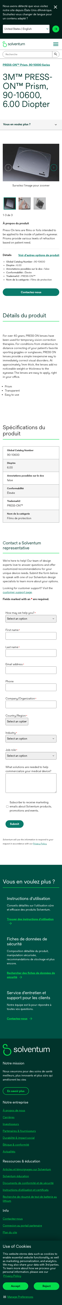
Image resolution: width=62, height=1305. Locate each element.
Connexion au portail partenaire (22, 1225)
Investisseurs (11, 1124)
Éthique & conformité (16, 1144)
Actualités (9, 1151)
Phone (10, 681)
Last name (13, 647)
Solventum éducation (16, 1176)
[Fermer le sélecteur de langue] (55, 7)
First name (13, 630)
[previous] (8, 167)
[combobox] (31, 54)
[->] (55, 29)
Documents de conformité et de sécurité (28, 1183)
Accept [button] (15, 1286)
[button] (18, 1297)
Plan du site (10, 1232)
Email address (15, 664)
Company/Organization (21, 698)
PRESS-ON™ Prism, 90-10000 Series (26, 64)
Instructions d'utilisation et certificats (26, 1190)
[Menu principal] (55, 44)
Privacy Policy (12, 1276)
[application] (31, 162)
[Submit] (55, 54)
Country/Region (16, 715)
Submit (14, 824)
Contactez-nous (13, 1218)
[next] (53, 167)
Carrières (8, 1117)
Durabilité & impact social (19, 1137)
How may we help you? (21, 612)
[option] (31, 166)
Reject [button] (47, 1286)
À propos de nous (14, 1110)
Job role (11, 750)
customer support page (17, 592)
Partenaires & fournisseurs (19, 1131)
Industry (11, 732)
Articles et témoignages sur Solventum (27, 1169)
